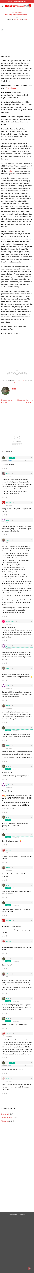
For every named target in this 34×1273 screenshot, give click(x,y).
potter (10, 460)
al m (10, 1065)
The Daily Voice (17, 12)
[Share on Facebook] (12, 373)
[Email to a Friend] (18, 373)
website (9, 171)
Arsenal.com (11, 88)
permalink (16, 382)
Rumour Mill (5, 1114)
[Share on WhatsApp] (8, 373)
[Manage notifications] (29, 1268)
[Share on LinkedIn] (25, 373)
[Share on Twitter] (15, 373)
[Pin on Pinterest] (21, 373)
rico (25, 19)
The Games (5, 1121)
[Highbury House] (18, 6)
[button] (2, 6)
